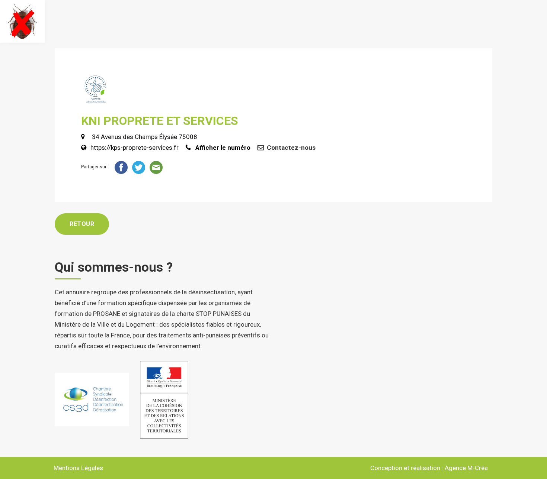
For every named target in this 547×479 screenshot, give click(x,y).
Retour (82, 223)
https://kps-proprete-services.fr (134, 147)
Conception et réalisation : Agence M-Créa (429, 468)
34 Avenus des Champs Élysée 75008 (143, 136)
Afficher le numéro (222, 147)
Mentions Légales (78, 468)
